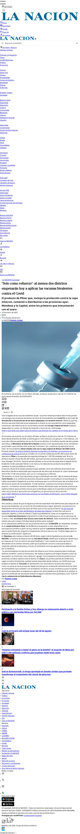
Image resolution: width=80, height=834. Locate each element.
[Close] (3, 677)
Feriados (3, 163)
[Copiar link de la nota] (3, 405)
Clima (2, 57)
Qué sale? (4, 178)
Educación (4, 105)
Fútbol (2, 138)
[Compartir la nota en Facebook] (3, 408)
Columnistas (5, 128)
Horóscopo (4, 160)
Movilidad (4, 83)
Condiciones (28, 815)
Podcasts (3, 168)
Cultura (3, 108)
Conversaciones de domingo (11, 203)
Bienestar (4, 113)
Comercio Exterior (7, 80)
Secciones (6, 26)
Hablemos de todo (7, 118)
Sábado (3, 205)
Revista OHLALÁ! (6, 215)
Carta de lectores (6, 200)
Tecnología (4, 158)
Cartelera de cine (6, 180)
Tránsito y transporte (8, 55)
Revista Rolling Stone (8, 225)
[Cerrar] (35, 39)
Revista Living (5, 223)
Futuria (3, 70)
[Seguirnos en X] (3, 780)
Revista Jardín (5, 228)
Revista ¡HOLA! (5, 218)
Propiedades (5, 78)
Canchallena (5, 145)
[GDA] (8, 823)
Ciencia (3, 115)
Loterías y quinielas (7, 165)
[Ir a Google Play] (8, 801)
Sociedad (15, 280)
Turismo (3, 155)
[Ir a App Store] (8, 805)
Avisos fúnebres (6, 195)
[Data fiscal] (3, 830)
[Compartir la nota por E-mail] (8, 408)
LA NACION (6, 280)
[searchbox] (39, 43)
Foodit (5, 29)
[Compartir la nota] (3, 402)
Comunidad (4, 110)
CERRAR (3, 1)
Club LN (5, 32)
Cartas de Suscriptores (9, 130)
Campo (3, 75)
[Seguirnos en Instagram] (3, 787)
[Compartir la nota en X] (5, 408)
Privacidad (37, 815)
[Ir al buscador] (4, 10)
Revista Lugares (6, 220)
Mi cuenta (6, 35)
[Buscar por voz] (77, 43)
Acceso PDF (4, 190)
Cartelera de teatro (7, 183)
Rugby (2, 140)
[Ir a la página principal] (40, 20)
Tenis (2, 143)
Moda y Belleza (6, 170)
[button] (40, 156)
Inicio (4, 23)
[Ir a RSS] (3, 793)
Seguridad (4, 103)
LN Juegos (4, 153)
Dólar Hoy (4, 72)
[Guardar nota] (3, 399)
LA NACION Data (6, 60)
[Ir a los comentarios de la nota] (5, 399)
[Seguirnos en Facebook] (3, 774)
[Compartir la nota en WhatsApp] (5, 402)
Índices (3, 85)
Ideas (2, 208)
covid (4, 581)
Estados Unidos (6, 93)
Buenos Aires (5, 100)
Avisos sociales (6, 198)
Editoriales (4, 125)
